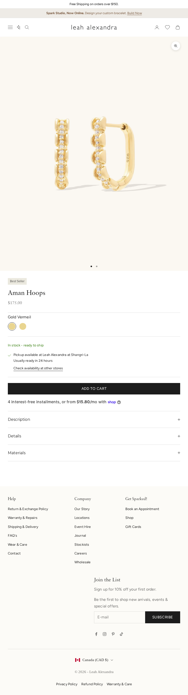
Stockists (81, 545)
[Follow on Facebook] (96, 634)
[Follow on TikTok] (121, 634)
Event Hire (82, 527)
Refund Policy (92, 684)
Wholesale (82, 562)
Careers (80, 553)
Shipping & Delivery (23, 527)
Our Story (82, 509)
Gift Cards (133, 527)
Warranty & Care (119, 684)
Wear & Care (17, 545)
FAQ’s (12, 536)
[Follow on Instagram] (104, 634)
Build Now (134, 13)
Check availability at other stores (38, 368)
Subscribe (162, 617)
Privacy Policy (66, 684)
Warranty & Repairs (22, 518)
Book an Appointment (142, 509)
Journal (80, 536)
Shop (129, 518)
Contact (14, 553)
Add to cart (94, 388)
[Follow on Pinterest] (113, 634)
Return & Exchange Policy (28, 509)
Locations (82, 518)
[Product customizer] (18, 27)
